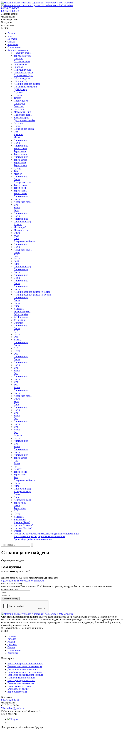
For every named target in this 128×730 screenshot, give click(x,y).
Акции (11, 33)
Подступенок (21, 100)
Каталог (11, 639)
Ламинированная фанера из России (33, 294)
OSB (16, 131)
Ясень (17, 207)
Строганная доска (23, 72)
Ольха (17, 232)
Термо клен (20, 151)
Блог (9, 36)
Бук (16, 336)
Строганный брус (23, 75)
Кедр (16, 210)
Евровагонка (20, 64)
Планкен (18, 58)
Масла (17, 137)
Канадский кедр (22, 491)
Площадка (19, 103)
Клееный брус (21, 117)
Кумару (18, 168)
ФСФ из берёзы (22, 311)
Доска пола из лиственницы (22, 669)
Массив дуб (20, 227)
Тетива (17, 98)
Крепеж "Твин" (22, 522)
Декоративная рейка (24, 120)
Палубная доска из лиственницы (24, 672)
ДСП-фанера (20, 89)
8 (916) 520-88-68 (10, 8)
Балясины (19, 109)
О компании (14, 47)
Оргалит (18, 322)
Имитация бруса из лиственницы (25, 663)
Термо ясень (20, 154)
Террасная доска (22, 55)
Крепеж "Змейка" (23, 528)
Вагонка (18, 123)
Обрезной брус (22, 81)
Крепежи (18, 134)
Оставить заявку (10, 599)
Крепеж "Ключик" (23, 525)
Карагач (18, 224)
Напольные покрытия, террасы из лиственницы (39, 536)
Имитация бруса (22, 69)
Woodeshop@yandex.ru (32, 580)
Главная (11, 636)
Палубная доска (22, 53)
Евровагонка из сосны (19, 686)
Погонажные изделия (25, 86)
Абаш (17, 505)
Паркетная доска (23, 114)
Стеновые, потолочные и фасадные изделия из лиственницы (46, 533)
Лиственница (21, 140)
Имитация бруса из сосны (21, 680)
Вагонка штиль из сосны (20, 683)
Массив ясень (21, 230)
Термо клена (20, 471)
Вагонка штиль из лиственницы (24, 666)
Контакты (12, 44)
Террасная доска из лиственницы (25, 674)
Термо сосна (20, 148)
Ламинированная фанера (27, 83)
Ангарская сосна (23, 182)
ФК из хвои (20, 320)
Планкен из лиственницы (21, 677)
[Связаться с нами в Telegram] (13, 719)
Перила (18, 95)
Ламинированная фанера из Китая (32, 292)
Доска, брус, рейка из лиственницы (33, 539)
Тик (16, 171)
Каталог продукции (18, 50)
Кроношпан (20, 519)
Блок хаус (19, 106)
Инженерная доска (24, 128)
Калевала (19, 308)
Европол (18, 67)
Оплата (11, 41)
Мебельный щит (22, 112)
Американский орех (24, 241)
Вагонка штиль (22, 61)
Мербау (18, 173)
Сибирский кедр (22, 221)
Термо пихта (20, 193)
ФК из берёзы (21, 314)
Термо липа (20, 502)
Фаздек (17, 530)
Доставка (12, 38)
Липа (16, 238)
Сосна (17, 143)
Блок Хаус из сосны (18, 689)
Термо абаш (20, 508)
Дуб (16, 204)
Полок (17, 126)
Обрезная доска (22, 78)
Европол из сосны (17, 691)
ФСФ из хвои (21, 317)
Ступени (18, 92)
